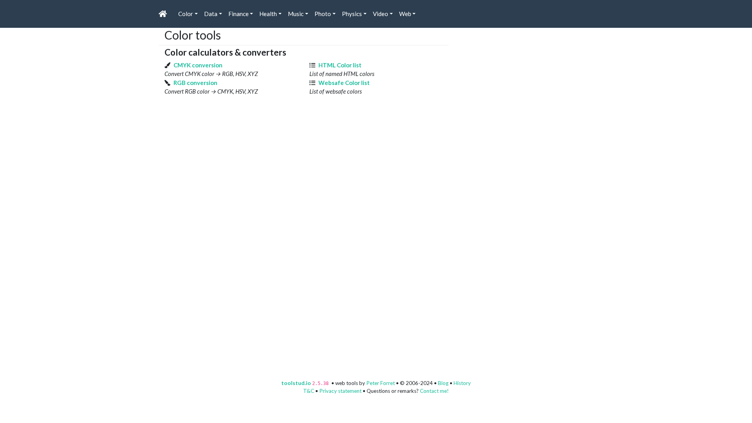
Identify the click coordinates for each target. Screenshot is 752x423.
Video (380, 13)
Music (296, 13)
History (462, 383)
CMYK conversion (198, 65)
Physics (352, 13)
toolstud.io (296, 383)
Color (185, 13)
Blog (443, 383)
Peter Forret (380, 383)
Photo (323, 13)
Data (210, 13)
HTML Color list (340, 65)
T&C (308, 391)
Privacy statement (340, 391)
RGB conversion (195, 82)
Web (405, 13)
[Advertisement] (513, 77)
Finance (238, 13)
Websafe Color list (344, 82)
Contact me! (434, 391)
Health (268, 13)
